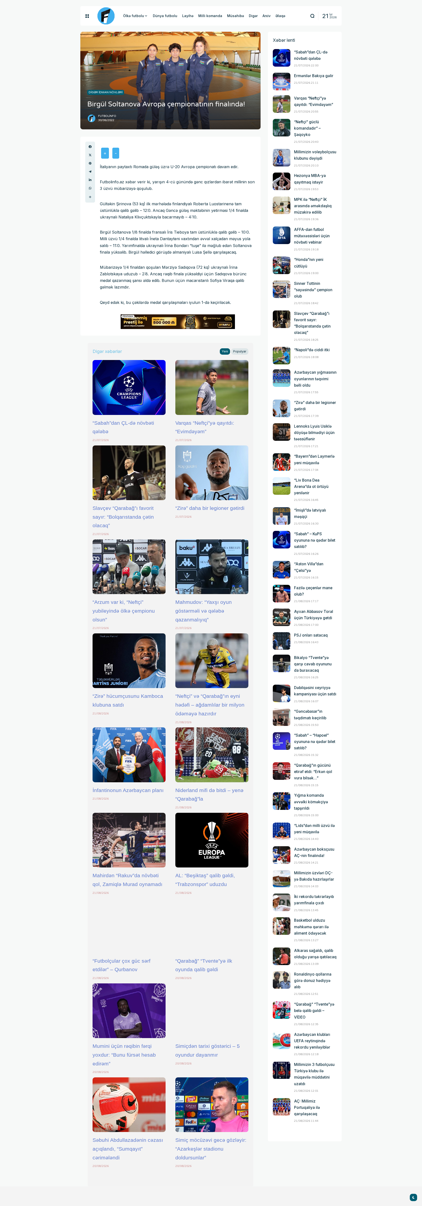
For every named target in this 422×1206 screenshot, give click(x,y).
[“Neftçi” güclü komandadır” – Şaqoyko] (281, 127)
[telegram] (90, 171)
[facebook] (90, 146)
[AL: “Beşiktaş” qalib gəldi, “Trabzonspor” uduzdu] (211, 840)
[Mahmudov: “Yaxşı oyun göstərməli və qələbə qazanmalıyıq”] (211, 566)
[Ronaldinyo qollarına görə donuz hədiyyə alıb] (281, 980)
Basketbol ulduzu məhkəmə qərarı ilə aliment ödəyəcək (311, 926)
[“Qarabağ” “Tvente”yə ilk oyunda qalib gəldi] (211, 925)
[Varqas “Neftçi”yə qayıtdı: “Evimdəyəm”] (211, 387)
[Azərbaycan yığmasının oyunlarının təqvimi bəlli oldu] (281, 378)
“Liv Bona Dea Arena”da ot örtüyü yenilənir (311, 486)
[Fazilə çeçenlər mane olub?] (281, 593)
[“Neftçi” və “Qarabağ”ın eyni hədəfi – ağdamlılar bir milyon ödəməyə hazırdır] (211, 660)
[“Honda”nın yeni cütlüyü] (281, 265)
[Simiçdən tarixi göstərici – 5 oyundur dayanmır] (211, 1010)
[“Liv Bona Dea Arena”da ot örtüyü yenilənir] (281, 486)
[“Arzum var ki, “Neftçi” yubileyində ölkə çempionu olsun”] (129, 566)
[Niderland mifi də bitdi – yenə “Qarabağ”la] (211, 754)
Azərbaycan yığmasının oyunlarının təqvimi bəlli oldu (315, 378)
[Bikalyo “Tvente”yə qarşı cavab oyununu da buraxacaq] (281, 663)
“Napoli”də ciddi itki (312, 350)
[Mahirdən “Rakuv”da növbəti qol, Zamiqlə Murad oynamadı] (129, 840)
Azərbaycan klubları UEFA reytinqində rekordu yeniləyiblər (312, 1041)
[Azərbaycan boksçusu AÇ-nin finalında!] (281, 855)
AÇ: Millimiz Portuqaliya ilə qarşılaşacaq (307, 1107)
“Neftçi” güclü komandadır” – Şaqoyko (307, 128)
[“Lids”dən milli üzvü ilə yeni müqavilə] (281, 831)
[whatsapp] (90, 188)
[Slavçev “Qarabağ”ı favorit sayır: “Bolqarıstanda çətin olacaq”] (129, 472)
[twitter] (90, 155)
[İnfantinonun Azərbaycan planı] (129, 754)
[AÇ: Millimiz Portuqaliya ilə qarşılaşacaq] (281, 1107)
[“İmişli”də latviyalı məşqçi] (281, 516)
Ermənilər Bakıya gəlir (313, 75)
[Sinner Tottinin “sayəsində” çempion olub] (281, 289)
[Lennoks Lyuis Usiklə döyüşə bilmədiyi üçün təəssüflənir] (281, 432)
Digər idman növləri (106, 92)
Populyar (239, 351)
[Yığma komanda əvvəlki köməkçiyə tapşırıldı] (281, 801)
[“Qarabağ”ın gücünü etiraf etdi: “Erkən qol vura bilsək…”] (281, 771)
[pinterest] (90, 163)
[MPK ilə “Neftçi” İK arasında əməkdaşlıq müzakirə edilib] (281, 205)
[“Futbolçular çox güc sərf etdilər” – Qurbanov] (129, 925)
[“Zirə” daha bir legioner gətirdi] (211, 472)
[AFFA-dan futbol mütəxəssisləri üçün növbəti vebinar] (281, 235)
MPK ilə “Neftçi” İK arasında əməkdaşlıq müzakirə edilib (313, 206)
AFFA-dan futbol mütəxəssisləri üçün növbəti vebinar (312, 236)
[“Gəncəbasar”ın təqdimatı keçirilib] (281, 717)
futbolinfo (107, 116)
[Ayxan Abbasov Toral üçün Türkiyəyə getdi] (281, 617)
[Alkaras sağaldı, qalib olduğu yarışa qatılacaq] (281, 956)
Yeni (225, 351)
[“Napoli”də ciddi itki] (281, 355)
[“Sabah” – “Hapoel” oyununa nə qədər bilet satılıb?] (281, 741)
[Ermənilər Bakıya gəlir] (281, 81)
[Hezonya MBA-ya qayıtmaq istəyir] (281, 181)
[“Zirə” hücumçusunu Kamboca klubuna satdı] (129, 660)
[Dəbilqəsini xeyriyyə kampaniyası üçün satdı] (281, 693)
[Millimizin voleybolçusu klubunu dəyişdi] (281, 157)
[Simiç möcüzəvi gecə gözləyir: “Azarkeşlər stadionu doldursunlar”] (211, 1104)
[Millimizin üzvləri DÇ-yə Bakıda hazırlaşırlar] (281, 878)
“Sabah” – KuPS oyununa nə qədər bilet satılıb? (314, 540)
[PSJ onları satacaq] (281, 641)
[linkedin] (90, 179)
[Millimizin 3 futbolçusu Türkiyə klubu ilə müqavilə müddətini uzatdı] (281, 1070)
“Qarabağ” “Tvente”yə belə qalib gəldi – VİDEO (314, 1010)
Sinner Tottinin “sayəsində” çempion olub (313, 290)
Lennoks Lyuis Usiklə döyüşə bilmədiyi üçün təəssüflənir (314, 432)
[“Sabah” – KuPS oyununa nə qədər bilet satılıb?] (281, 539)
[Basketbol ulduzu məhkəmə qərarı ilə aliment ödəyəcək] (281, 926)
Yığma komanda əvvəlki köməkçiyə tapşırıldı (311, 801)
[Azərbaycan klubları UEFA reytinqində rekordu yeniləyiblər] (281, 1040)
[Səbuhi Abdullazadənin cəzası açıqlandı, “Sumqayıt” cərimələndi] (129, 1104)
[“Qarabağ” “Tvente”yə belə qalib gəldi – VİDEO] (281, 1010)
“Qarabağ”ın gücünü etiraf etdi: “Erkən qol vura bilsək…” (313, 771)
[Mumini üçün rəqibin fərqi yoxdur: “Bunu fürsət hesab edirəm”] (129, 1010)
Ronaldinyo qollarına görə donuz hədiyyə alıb (312, 980)
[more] (90, 197)
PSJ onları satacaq (311, 635)
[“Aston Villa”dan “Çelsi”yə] (281, 569)
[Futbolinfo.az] (106, 16)
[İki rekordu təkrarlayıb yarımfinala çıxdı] (281, 902)
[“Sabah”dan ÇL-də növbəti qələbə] (129, 387)
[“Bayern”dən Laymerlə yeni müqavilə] (281, 462)
